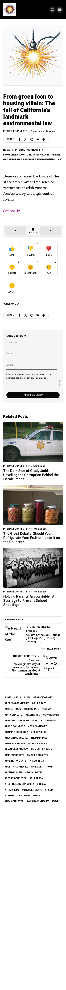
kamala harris (38, 743)
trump (10, 795)
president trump (42, 766)
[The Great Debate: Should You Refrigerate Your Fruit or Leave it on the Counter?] (33, 504)
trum (49, 790)
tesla (42, 784)
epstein (10, 720)
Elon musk (33, 715)
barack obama (43, 697)
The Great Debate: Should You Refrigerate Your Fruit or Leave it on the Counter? (31, 538)
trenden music (33, 790)
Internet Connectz (15, 131)
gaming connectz (17, 732)
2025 (8, 697)
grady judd (40, 732)
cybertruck (13, 709)
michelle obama (42, 749)
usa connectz (15, 801)
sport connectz (16, 778)
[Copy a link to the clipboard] (44, 139)
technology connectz (20, 784)
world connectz (38, 801)
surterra (37, 778)
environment (13, 304)
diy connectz (14, 715)
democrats (32, 709)
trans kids (12, 790)
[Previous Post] (14, 634)
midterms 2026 (15, 755)
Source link (13, 210)
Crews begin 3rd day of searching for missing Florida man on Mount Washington (25, 669)
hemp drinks (39, 738)
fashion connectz (31, 720)
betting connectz (17, 703)
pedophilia (37, 761)
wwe (55, 801)
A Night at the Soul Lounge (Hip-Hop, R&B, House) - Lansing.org (43, 638)
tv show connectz (30, 795)
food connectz (15, 726)
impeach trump (15, 743)
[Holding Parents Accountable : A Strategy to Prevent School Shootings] (33, 567)
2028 (27, 697)
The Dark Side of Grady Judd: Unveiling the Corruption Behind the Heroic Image (31, 475)
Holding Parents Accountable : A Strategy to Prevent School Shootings (28, 600)
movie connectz (38, 755)
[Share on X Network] (26, 139)
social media (34, 772)
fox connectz (38, 726)
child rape (39, 703)
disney (48, 709)
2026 (18, 697)
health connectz (17, 738)
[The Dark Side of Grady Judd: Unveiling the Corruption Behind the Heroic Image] (33, 441)
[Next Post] (52, 663)
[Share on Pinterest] (32, 139)
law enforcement (17, 749)
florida (51, 720)
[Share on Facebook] (19, 139)
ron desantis (14, 772)
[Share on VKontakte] (38, 139)
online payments (16, 761)
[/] (52, 9)
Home (6, 150)
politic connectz (17, 766)
